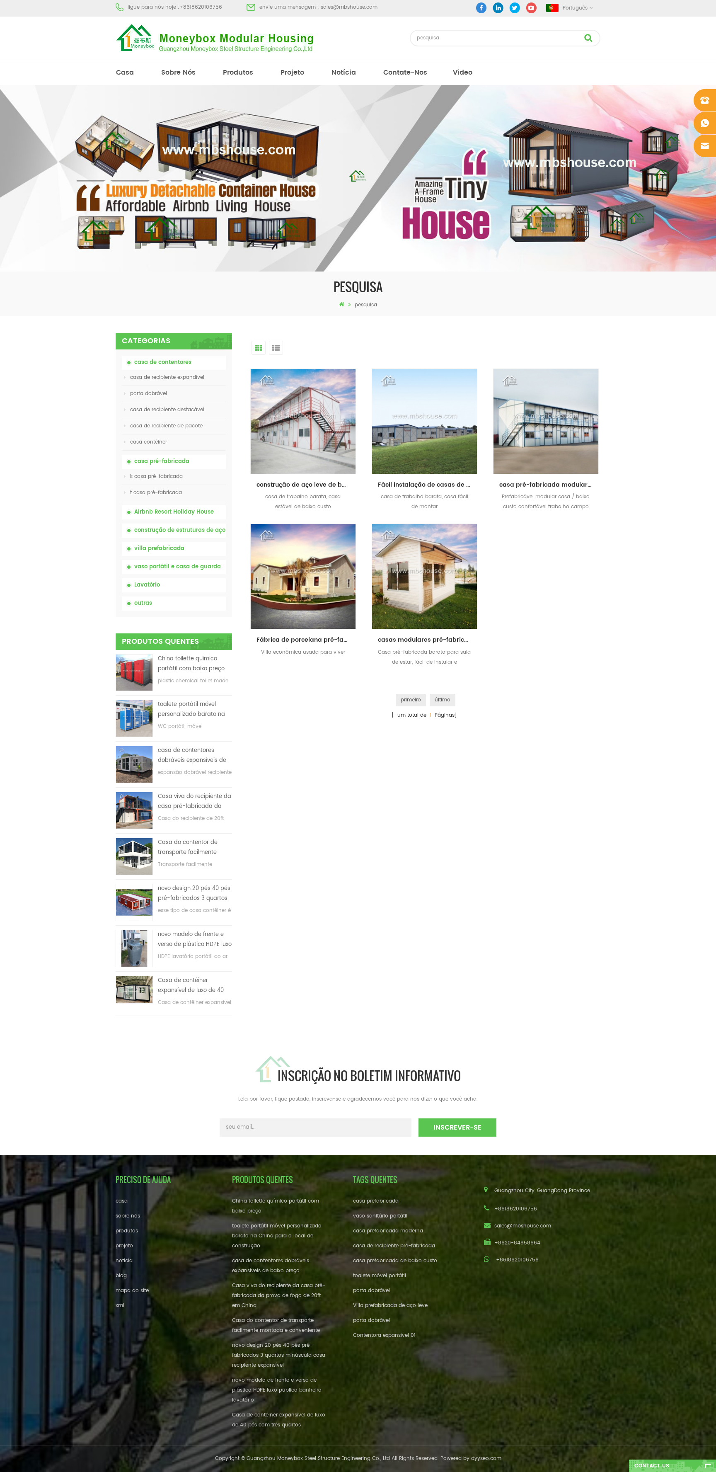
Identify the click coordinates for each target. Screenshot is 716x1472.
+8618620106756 (200, 7)
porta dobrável (148, 394)
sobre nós (178, 72)
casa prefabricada (376, 1201)
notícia (343, 72)
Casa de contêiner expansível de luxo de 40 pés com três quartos (191, 986)
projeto (292, 72)
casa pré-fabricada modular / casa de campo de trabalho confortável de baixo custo (549, 485)
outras (143, 603)
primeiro (411, 700)
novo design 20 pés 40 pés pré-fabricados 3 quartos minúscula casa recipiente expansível (194, 894)
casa (125, 72)
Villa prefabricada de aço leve (390, 1306)
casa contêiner (148, 442)
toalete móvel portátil (379, 1276)
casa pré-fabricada (161, 461)
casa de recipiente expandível (167, 377)
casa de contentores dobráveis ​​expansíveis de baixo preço (192, 756)
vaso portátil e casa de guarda (177, 567)
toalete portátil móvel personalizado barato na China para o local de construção (191, 710)
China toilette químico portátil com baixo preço (191, 664)
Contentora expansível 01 (384, 1335)
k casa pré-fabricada (156, 476)
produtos (238, 72)
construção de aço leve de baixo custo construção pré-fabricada (306, 485)
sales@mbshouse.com (349, 7)
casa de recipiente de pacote (166, 426)
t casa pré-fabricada (156, 493)
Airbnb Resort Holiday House (174, 512)
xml (120, 1306)
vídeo (462, 72)
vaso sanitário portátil (380, 1216)
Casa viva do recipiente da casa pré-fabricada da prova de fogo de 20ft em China (194, 802)
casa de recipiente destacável (167, 410)
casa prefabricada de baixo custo (395, 1261)
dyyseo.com (486, 1458)
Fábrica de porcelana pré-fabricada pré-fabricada (306, 640)
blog (121, 1276)
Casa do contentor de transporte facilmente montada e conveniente (190, 848)
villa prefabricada (159, 548)
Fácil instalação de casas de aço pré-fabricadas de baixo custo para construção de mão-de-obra (427, 485)
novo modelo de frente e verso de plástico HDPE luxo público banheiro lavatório (195, 940)
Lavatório (147, 585)
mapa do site (132, 1291)
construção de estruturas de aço (179, 530)
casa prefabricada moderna (388, 1231)
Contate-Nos (405, 72)
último (442, 700)
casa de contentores (162, 362)
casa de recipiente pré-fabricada (394, 1246)
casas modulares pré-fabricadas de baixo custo (427, 640)
